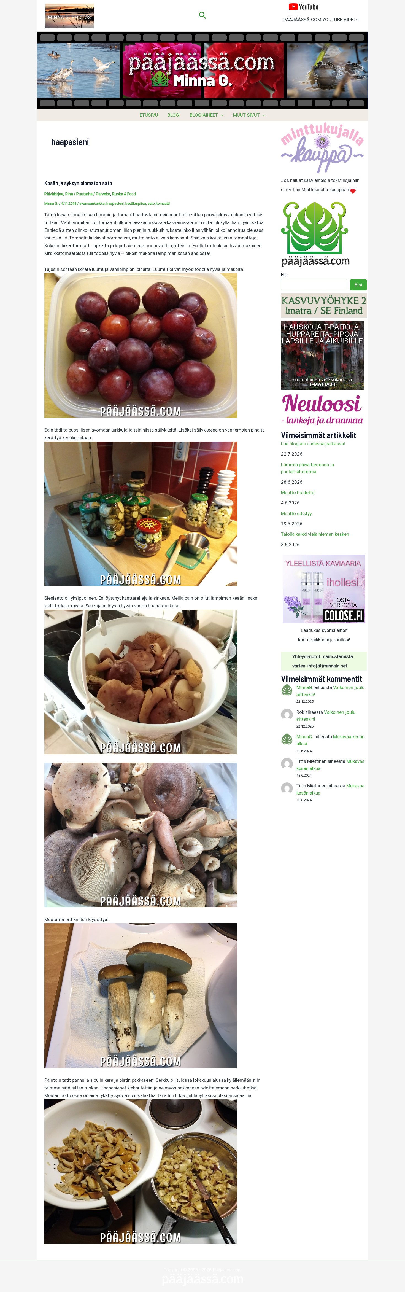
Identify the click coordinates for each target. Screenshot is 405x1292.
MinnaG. (304, 687)
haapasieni (115, 203)
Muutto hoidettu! (298, 492)
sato (151, 203)
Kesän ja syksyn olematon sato (78, 183)
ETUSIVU (149, 115)
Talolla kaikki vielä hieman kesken (315, 534)
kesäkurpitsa (135, 203)
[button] (203, 15)
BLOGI (174, 115)
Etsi (284, 275)
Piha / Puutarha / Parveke (87, 194)
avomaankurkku (92, 203)
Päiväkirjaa (53, 194)
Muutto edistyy (296, 513)
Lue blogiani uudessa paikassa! (313, 443)
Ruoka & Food (124, 194)
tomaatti (163, 203)
